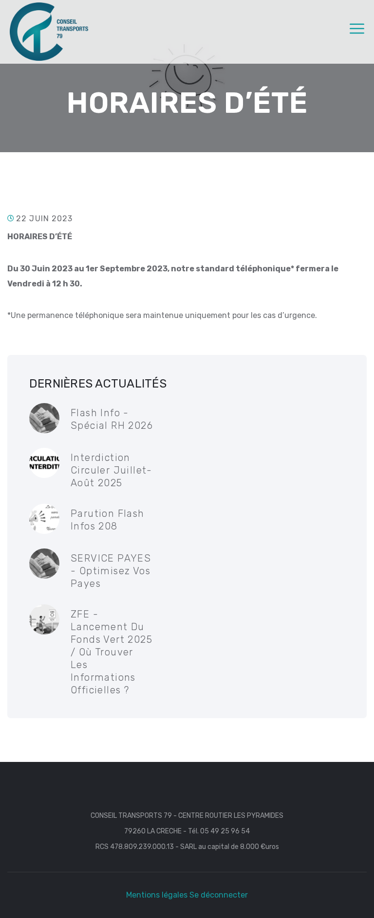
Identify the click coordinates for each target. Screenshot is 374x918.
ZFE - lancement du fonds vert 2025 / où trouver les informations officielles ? (111, 652)
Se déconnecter (218, 895)
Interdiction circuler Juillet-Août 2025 (111, 470)
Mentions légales (156, 895)
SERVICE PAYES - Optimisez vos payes (111, 570)
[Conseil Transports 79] (49, 30)
